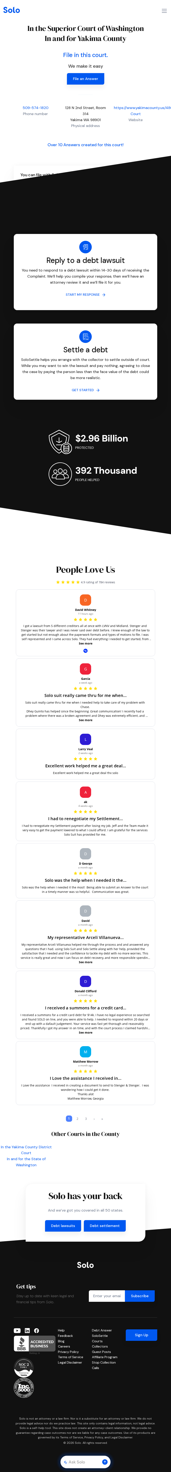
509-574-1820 (35, 107)
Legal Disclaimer (70, 1362)
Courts (97, 1341)
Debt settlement (105, 1225)
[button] (105, 1462)
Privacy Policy (68, 1352)
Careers (64, 1346)
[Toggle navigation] (164, 11)
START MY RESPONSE (84, 294)
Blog (61, 1341)
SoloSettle (100, 1336)
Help (61, 1330)
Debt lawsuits (63, 1225)
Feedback (65, 1336)
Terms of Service (70, 1357)
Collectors (100, 1346)
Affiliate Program (104, 1357)
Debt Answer (102, 1330)
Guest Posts (101, 1352)
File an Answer (85, 78)
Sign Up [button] (141, 1334)
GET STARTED (84, 390)
